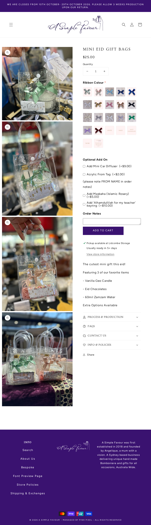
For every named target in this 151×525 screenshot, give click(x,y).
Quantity (88, 64)
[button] (11, 25)
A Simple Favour (49, 520)
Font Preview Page (28, 476)
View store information (100, 254)
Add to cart (103, 230)
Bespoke (27, 467)
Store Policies (28, 484)
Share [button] (90, 354)
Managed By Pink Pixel (77, 520)
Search (27, 450)
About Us (27, 458)
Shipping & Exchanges (27, 493)
